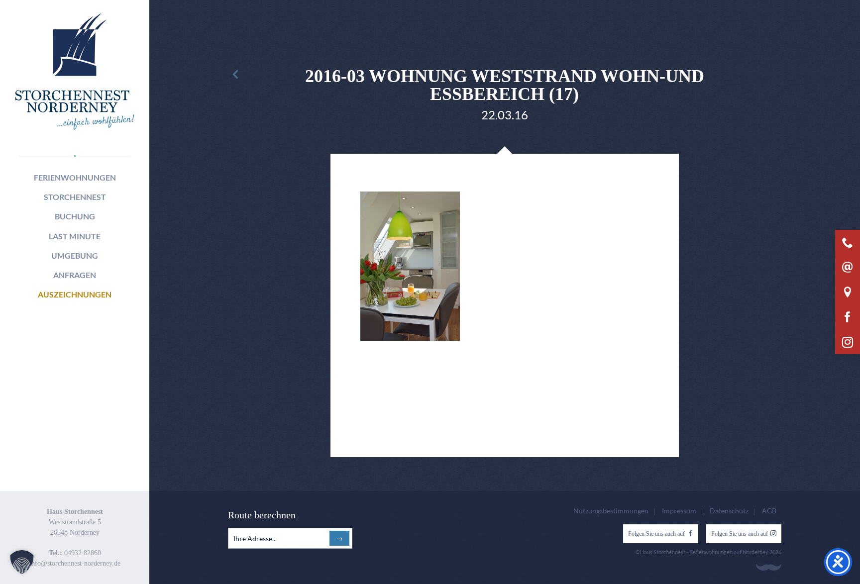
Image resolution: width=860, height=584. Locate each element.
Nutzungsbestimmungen (610, 510)
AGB (769, 510)
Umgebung (74, 255)
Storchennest (75, 196)
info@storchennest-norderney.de (74, 563)
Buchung (75, 216)
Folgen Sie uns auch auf (656, 533)
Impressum (679, 510)
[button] (22, 562)
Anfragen (74, 275)
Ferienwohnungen (75, 177)
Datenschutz (729, 510)
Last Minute (75, 236)
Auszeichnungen (74, 294)
